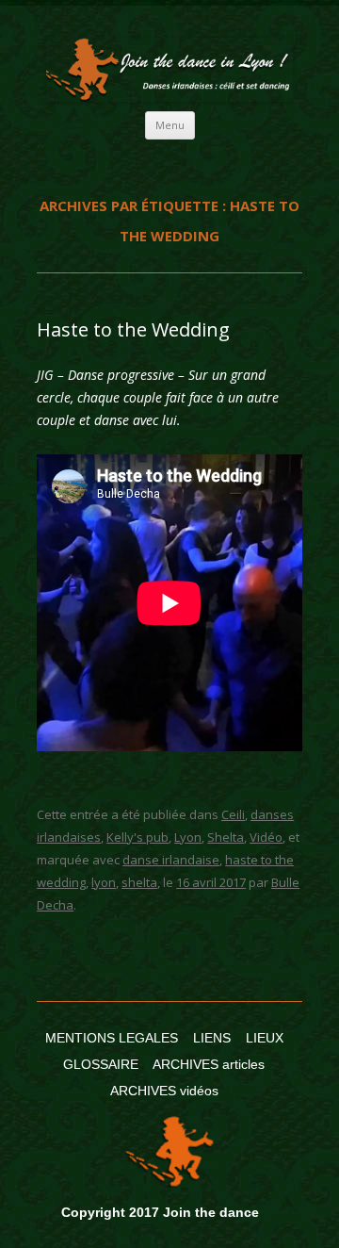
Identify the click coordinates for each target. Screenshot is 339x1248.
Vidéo (266, 837)
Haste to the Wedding (133, 329)
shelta (139, 882)
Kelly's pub (137, 837)
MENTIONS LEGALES (111, 1037)
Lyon (188, 837)
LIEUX (264, 1037)
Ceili (233, 814)
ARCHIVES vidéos (164, 1090)
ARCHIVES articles (209, 1064)
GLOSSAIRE (100, 1064)
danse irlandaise (170, 859)
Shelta (225, 837)
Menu (170, 125)
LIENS (212, 1037)
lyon (103, 882)
